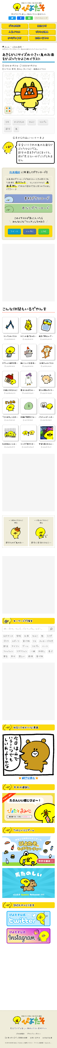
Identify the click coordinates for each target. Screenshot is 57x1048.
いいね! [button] (29, 231)
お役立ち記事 (47, 1038)
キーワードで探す (23, 620)
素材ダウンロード (36, 198)
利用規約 (14, 172)
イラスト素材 (10, 69)
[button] (12, 18)
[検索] (51, 629)
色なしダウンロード (35, 208)
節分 (8, 129)
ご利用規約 (20, 1034)
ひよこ (31, 122)
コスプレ (43, 122)
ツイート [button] (14, 231)
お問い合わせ (35, 1038)
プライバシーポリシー (34, 1034)
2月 (7, 122)
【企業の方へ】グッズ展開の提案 (16, 1038)
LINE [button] (43, 231)
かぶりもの (19, 122)
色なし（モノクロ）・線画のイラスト (31, 69)
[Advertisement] (28, 272)
